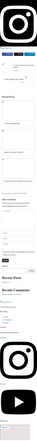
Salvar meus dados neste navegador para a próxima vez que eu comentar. (19, 253)
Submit (5, 260)
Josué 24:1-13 (6, 282)
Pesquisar (5, 266)
